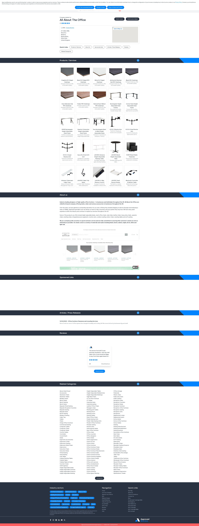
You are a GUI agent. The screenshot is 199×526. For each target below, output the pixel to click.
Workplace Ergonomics (120, 471)
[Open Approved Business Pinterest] (56, 520)
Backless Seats (64, 398)
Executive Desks (64, 451)
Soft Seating (117, 439)
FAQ (103, 511)
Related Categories (66, 51)
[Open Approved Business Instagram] (53, 520)
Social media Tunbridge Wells (135, 500)
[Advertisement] (99, 294)
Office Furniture (91, 445)
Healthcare (74, 498)
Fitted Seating (64, 452)
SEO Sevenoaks (132, 505)
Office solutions (91, 471)
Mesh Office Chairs (92, 417)
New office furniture (92, 430)
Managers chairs (91, 408)
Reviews (126, 47)
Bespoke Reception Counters (68, 408)
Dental (67, 494)
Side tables (117, 436)
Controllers (63, 434)
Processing (86, 504)
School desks (117, 419)
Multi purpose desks (92, 428)
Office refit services (92, 462)
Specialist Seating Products (121, 445)
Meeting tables (91, 415)
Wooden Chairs (118, 464)
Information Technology (78, 501)
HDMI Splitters (64, 466)
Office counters (91, 434)
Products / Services (76, 47)
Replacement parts (119, 417)
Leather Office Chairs (93, 406)
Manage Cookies (101, 7)
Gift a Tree (105, 505)
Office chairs (90, 432)
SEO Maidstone (132, 503)
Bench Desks (63, 400)
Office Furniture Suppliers (94, 456)
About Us (87, 47)
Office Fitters (90, 443)
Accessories (63, 393)
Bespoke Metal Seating (66, 406)
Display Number (70, 27)
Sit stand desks (118, 438)
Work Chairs (117, 469)
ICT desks (89, 400)
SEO (103, 496)
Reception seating (119, 409)
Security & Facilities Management (59, 507)
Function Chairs (64, 464)
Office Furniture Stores (93, 454)
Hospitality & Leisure (56, 501)
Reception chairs (118, 400)
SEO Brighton (131, 502)
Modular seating (91, 424)
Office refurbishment (93, 464)
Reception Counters (119, 402)
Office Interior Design (93, 458)
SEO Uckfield (131, 511)
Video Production (106, 502)
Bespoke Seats (64, 411)
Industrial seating (91, 404)
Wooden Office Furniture (121, 467)
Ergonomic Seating (65, 443)
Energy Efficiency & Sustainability (59, 498)
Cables (62, 419)
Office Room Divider (92, 466)
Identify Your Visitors (107, 494)
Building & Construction (57, 494)
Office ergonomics (92, 439)
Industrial (67, 501)
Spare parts (117, 441)
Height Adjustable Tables (94, 391)
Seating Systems (118, 430)
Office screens (91, 467)
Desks (61, 438)
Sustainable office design (121, 452)
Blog (129, 498)
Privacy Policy (178, 2)
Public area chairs (118, 396)
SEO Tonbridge (132, 507)
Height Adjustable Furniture (67, 469)
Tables (115, 456)
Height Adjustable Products (67, 471)
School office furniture (120, 421)
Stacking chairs (118, 449)
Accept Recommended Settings (85, 7)
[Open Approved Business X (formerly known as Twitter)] (64, 520)
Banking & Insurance (71, 491)
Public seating (117, 398)
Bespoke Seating (64, 409)
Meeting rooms (91, 413)
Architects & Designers (57, 491)
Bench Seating (64, 402)
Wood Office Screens (120, 462)
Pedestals (116, 393)
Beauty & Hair (82, 491)
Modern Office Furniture (93, 423)
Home (103, 490)
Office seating (91, 469)
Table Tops (117, 454)
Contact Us (99, 478)
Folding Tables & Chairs (66, 462)
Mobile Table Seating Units (94, 421)
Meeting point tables (92, 409)
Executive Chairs (64, 449)
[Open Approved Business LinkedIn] (59, 520)
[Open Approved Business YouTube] (61, 520)
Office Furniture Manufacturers (95, 451)
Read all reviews (99, 371)
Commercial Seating (65, 424)
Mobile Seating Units (92, 419)
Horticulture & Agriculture (86, 498)
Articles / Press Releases (113, 47)
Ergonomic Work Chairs (66, 445)
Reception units (118, 411)
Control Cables (64, 432)
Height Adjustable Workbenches (96, 393)
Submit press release (132, 19)
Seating (116, 424)
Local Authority (76, 504)
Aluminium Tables (64, 396)
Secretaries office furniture (121, 432)
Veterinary (91, 507)
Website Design (106, 498)
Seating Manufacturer (120, 426)
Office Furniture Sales (93, 452)
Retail (93, 504)
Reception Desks (118, 404)
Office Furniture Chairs (93, 447)
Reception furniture (119, 406)
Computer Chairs (64, 428)
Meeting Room (91, 411)
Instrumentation (55, 504)
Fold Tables (63, 456)
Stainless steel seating (120, 451)
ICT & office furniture (93, 398)
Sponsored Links (99, 47)
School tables (117, 423)
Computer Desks (64, 430)
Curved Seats (63, 436)
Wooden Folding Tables (120, 466)
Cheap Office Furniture (66, 423)
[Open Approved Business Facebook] (50, 520)
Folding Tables (64, 460)
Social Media (105, 503)
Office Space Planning (93, 473)
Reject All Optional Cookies (116, 7)
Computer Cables (65, 426)
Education (75, 494)
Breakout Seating (64, 415)
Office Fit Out (91, 441)
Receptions (117, 413)
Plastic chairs (117, 395)
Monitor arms (90, 426)
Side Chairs (117, 434)
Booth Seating (64, 413)
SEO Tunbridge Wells (133, 509)
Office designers (91, 436)
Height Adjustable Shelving (67, 473)
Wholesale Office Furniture (121, 460)
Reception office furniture (121, 408)
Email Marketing (106, 500)
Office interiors (91, 460)
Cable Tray (63, 417)
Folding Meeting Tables (66, 458)
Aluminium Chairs (64, 395)
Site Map (130, 490)
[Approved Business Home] (142, 520)
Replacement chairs (119, 415)
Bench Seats (63, 404)
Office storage (118, 391)
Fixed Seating (63, 454)
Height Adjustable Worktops (95, 395)
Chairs (61, 421)
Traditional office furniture (121, 458)
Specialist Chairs (118, 443)
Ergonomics (63, 447)
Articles (104, 509)
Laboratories (65, 504)
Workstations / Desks (119, 473)
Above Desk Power (65, 391)
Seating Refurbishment (120, 428)
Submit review (119, 19)
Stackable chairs (118, 447)
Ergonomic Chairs (65, 441)
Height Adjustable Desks (67, 467)
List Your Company (106, 492)
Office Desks (90, 438)
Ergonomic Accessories (66, 439)
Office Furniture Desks (93, 449)
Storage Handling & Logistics (78, 507)
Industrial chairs (91, 402)
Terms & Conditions (133, 494)
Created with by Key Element (111, 524)
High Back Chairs (91, 396)
